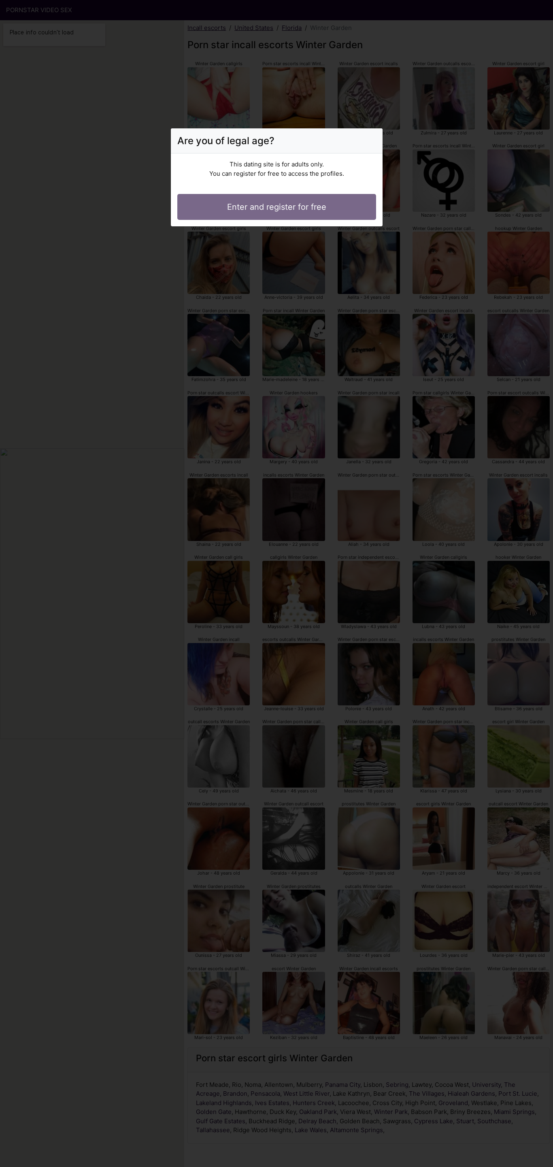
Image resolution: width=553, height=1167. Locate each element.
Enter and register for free (276, 207)
